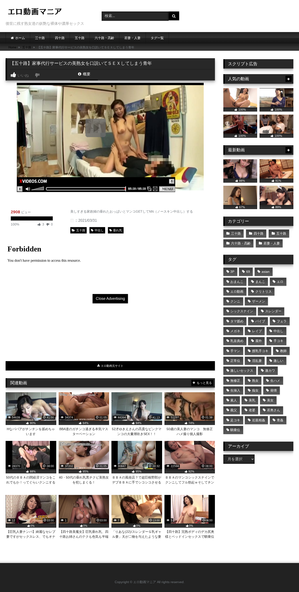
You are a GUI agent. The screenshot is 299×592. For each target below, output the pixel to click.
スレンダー (273, 311)
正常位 (235, 361)
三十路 (40, 38)
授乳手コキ (260, 351)
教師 (283, 351)
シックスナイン (241, 311)
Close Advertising (110, 299)
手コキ (278, 341)
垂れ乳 (117, 230)
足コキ (235, 420)
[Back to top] (284, 578)
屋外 (258, 341)
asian (266, 271)
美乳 (252, 400)
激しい (278, 361)
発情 (273, 390)
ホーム (20, 38)
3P (232, 271)
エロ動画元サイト (111, 365)
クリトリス (263, 291)
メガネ (235, 331)
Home (12, 47)
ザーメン (258, 301)
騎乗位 (235, 430)
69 (248, 271)
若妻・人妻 (132, 38)
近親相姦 (258, 420)
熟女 (255, 380)
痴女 (255, 390)
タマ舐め (236, 321)
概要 (86, 74)
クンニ (235, 301)
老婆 (252, 410)
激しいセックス (241, 370)
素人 (233, 400)
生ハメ (275, 380)
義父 (233, 410)
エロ (280, 281)
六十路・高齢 (104, 38)
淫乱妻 (257, 361)
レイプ (257, 331)
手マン (235, 351)
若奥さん (273, 410)
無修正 (235, 380)
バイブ (260, 321)
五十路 (80, 38)
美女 (270, 400)
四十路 (60, 38)
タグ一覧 (157, 38)
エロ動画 (236, 291)
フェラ (282, 321)
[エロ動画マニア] (35, 12)
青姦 (280, 420)
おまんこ (236, 281)
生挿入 (235, 390)
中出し (99, 230)
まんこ (260, 281)
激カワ (270, 370)
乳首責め (236, 341)
